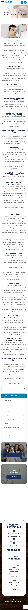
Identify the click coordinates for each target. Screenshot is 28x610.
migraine (6, 439)
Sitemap (14, 603)
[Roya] (14, 607)
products (6, 423)
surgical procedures (9, 419)
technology (7, 435)
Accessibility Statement (9, 601)
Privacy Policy (20, 601)
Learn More (14, 455)
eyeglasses (6, 412)
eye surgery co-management (12, 427)
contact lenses (8, 408)
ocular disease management (11, 431)
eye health (6, 415)
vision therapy (7, 400)
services (6, 404)
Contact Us (14, 476)
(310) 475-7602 (14, 541)
